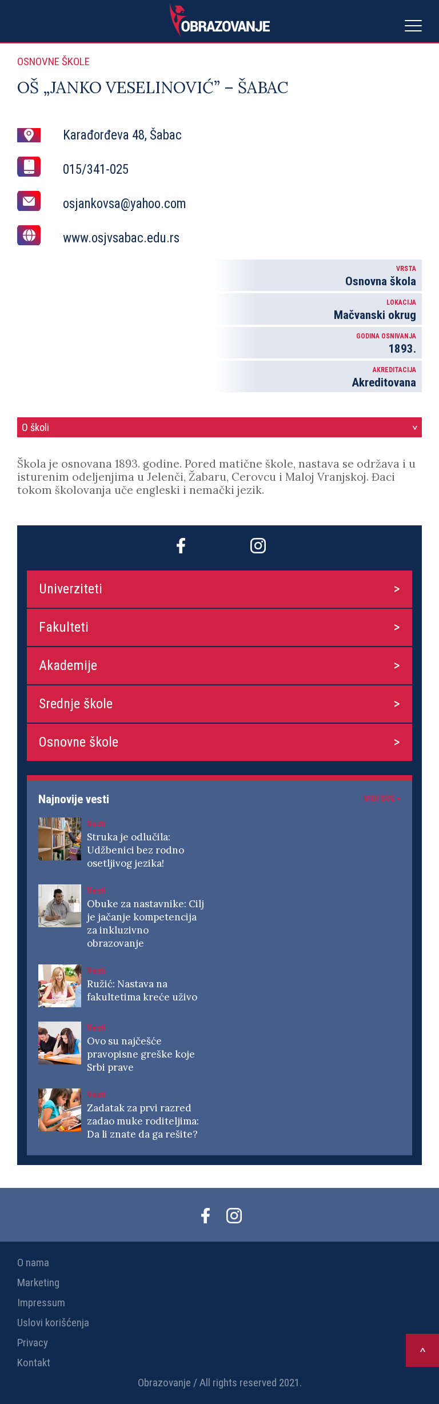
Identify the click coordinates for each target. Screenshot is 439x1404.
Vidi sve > (382, 798)
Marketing (38, 1282)
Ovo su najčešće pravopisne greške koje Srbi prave (141, 1054)
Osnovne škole (78, 742)
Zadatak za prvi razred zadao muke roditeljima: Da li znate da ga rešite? (143, 1121)
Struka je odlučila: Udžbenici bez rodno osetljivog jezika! (135, 850)
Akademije (68, 665)
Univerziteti (70, 589)
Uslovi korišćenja (53, 1322)
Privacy (32, 1342)
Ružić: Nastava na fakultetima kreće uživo (142, 990)
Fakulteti (64, 627)
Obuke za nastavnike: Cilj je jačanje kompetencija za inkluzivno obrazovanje (145, 924)
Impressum (41, 1302)
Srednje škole (76, 704)
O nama (33, 1262)
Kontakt (33, 1362)
